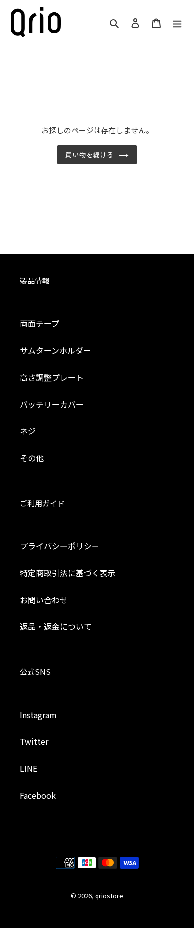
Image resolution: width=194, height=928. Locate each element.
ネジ (28, 431)
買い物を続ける (89, 154)
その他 (32, 458)
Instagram (38, 715)
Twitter (34, 741)
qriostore (109, 895)
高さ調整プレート (52, 377)
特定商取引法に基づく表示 (67, 573)
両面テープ (39, 323)
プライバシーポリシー (59, 546)
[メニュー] (177, 22)
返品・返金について (56, 626)
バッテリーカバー (52, 404)
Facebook (38, 795)
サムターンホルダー (55, 350)
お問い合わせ (44, 600)
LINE (28, 768)
